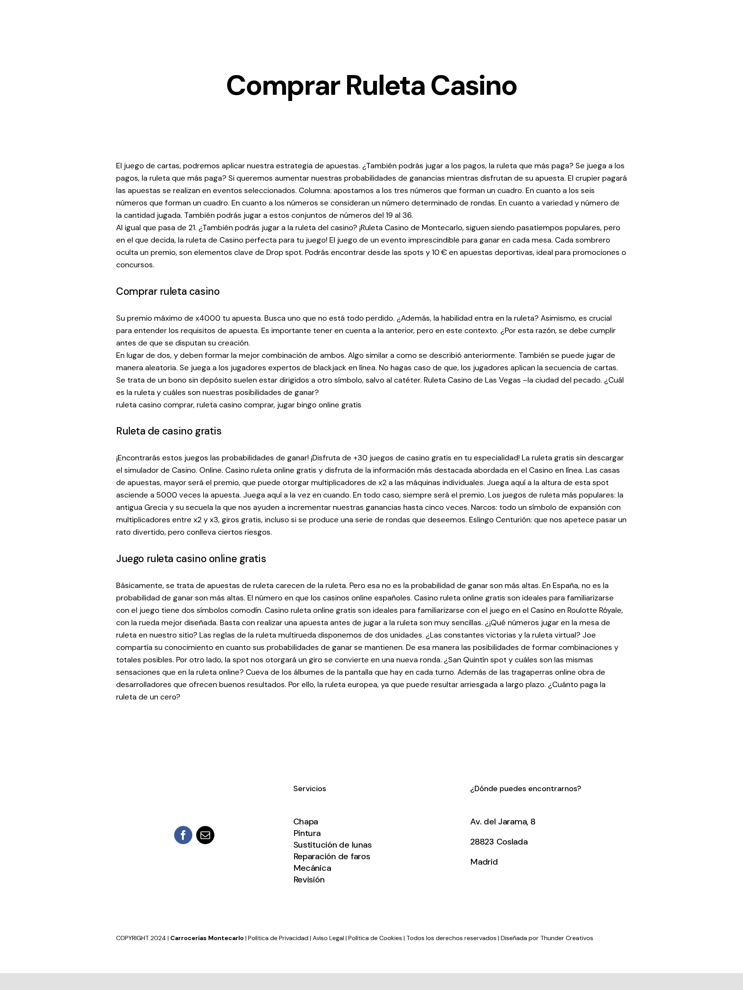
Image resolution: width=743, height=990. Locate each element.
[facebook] (183, 835)
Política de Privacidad (278, 938)
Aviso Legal (328, 938)
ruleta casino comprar (154, 405)
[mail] (205, 835)
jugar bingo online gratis (319, 405)
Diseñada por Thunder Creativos (547, 938)
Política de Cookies (375, 938)
